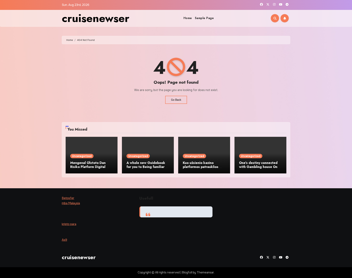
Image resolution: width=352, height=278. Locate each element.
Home (188, 18)
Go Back (176, 99)
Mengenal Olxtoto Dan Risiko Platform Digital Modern (88, 166)
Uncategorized (82, 156)
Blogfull (187, 272)
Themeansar (205, 272)
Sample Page (204, 18)
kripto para (69, 224)
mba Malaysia (71, 203)
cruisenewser (95, 18)
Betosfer (68, 198)
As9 (64, 240)
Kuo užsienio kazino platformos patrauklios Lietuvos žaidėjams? (200, 166)
